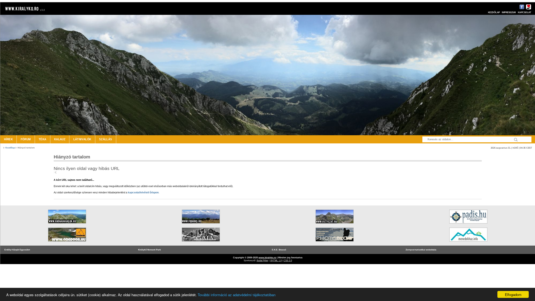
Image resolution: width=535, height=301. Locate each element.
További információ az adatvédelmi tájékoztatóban (236, 294)
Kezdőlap (494, 12)
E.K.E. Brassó (279, 250)
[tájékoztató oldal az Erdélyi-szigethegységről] (468, 225)
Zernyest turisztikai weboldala (421, 250)
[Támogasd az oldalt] (528, 9)
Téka (42, 139)
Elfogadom (513, 294)
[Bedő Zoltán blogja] (201, 243)
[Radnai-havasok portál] (67, 225)
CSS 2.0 (288, 260)
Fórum (26, 139)
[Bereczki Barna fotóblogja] (334, 243)
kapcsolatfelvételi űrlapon (143, 192)
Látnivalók (82, 139)
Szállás (105, 139)
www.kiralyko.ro (267, 257)
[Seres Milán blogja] (67, 243)
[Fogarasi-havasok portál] (201, 225)
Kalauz (59, 139)
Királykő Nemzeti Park (149, 250)
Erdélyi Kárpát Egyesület (17, 250)
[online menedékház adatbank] (468, 243)
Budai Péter (262, 260)
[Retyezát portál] (334, 225)
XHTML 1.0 (276, 260)
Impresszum (509, 12)
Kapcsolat (524, 12)
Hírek (8, 139)
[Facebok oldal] (521, 9)
